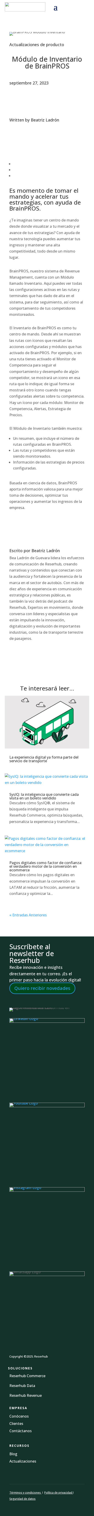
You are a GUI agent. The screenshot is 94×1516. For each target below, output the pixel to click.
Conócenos (19, 1416)
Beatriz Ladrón (45, 120)
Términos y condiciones (25, 1493)
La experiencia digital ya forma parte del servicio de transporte (43, 759)
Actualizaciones (22, 1461)
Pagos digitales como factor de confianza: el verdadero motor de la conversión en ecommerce (45, 866)
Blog (13, 1453)
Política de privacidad (58, 1493)
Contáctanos (20, 1430)
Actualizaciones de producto (36, 44)
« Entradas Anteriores (28, 915)
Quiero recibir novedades (42, 988)
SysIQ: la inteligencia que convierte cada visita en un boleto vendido (44, 796)
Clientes (16, 1423)
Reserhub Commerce (27, 1375)
